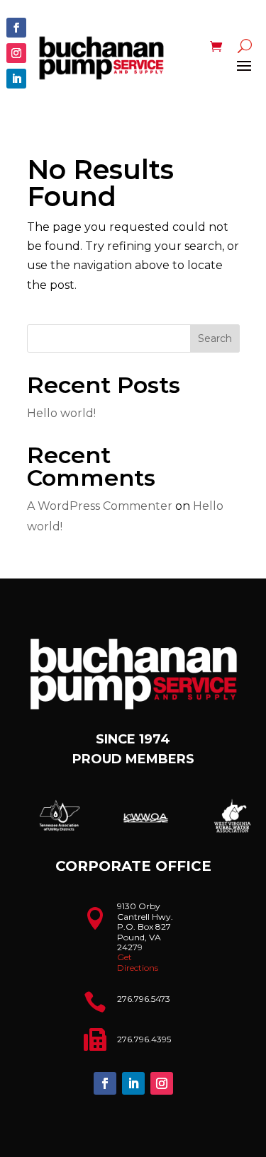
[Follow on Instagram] (16, 53)
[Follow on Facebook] (16, 28)
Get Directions (137, 962)
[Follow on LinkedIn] (16, 79)
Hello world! (61, 413)
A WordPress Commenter (99, 506)
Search (215, 338)
